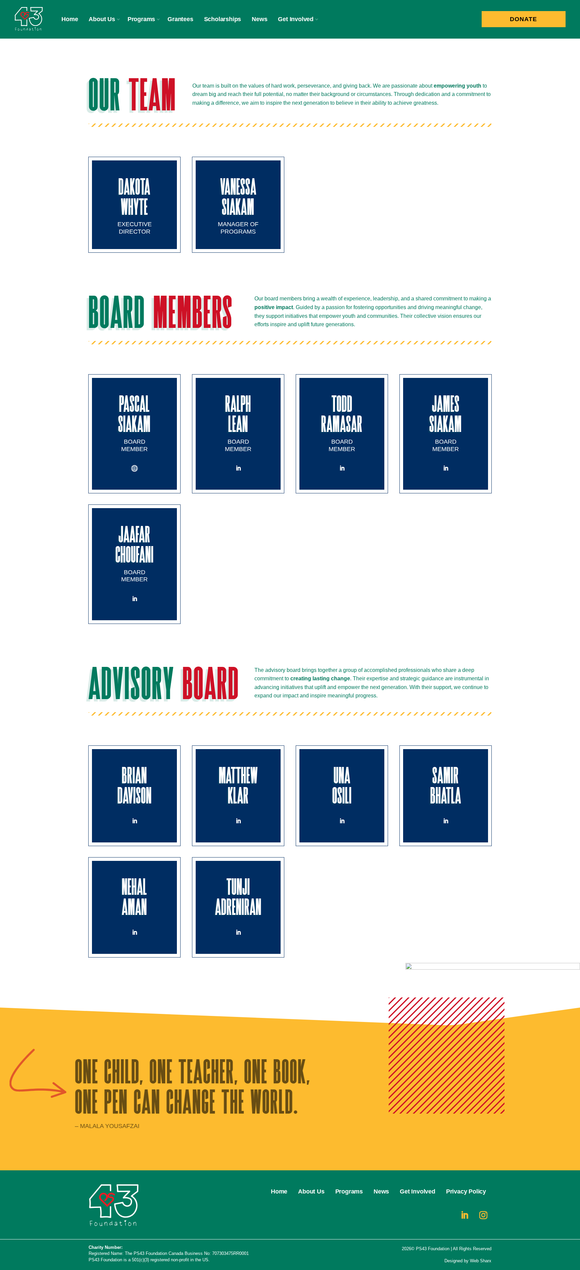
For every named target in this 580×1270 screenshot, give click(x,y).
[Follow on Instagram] (483, 1215)
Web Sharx (480, 1260)
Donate (523, 19)
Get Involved (295, 19)
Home (69, 19)
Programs (141, 19)
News (259, 19)
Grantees (180, 19)
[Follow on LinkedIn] (238, 468)
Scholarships (222, 19)
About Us (102, 19)
